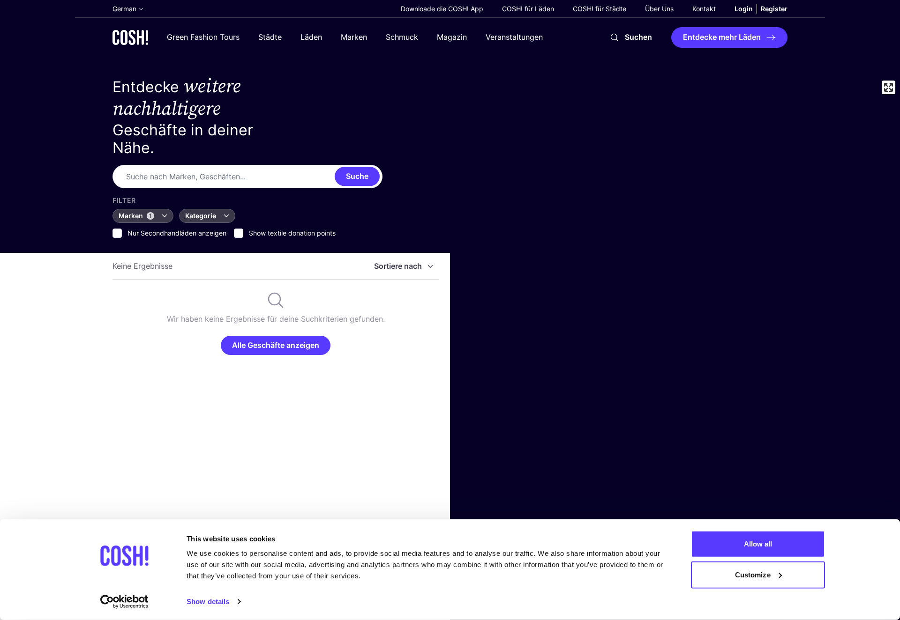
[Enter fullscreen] (888, 87)
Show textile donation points (292, 233)
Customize (753, 574)
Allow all (758, 544)
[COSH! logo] (130, 37)
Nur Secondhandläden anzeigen (177, 233)
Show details (208, 601)
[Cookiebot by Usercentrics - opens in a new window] (124, 602)
